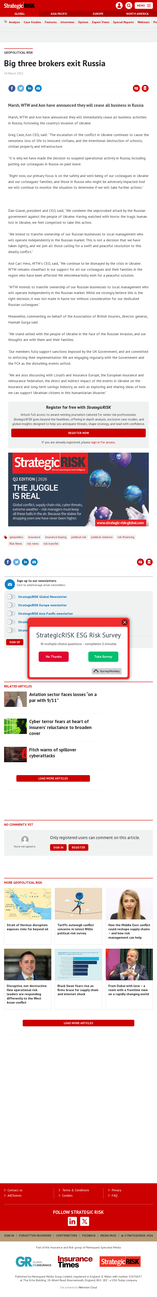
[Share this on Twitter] (20, 88)
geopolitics (16, 537)
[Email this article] (38, 88)
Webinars (144, 22)
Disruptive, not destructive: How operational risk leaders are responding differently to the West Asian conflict (27, 994)
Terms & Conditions (75, 1190)
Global (20, 14)
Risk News (16, 543)
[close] (148, 80)
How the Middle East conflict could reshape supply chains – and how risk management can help (129, 931)
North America (137, 14)
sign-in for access (103, 442)
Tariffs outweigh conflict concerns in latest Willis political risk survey (75, 929)
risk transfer (51, 543)
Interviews (67, 22)
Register (78, 847)
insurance (34, 537)
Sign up (14, 642)
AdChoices (14, 1195)
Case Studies (32, 22)
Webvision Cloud (88, 1287)
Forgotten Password (35, 1235)
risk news (33, 543)
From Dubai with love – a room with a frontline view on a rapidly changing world (128, 990)
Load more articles (53, 778)
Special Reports (123, 22)
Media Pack (108, 1235)
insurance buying (55, 537)
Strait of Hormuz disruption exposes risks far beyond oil (27, 927)
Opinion (83, 22)
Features (51, 22)
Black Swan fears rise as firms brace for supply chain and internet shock (77, 990)
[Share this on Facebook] (12, 88)
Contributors (66, 1235)
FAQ (115, 1195)
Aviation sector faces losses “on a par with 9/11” (63, 697)
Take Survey (103, 656)
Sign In (9, 1235)
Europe (98, 14)
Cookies (67, 1195)
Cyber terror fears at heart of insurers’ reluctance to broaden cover (60, 727)
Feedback (89, 1235)
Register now (78, 433)
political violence (102, 537)
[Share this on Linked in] (29, 88)
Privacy (116, 1190)
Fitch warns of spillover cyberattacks (52, 753)
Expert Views (100, 22)
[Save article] (145, 88)
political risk (78, 537)
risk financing (126, 537)
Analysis (14, 22)
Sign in (97, 80)
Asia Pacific (59, 14)
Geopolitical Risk (18, 52)
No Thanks (54, 656)
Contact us (15, 1190)
